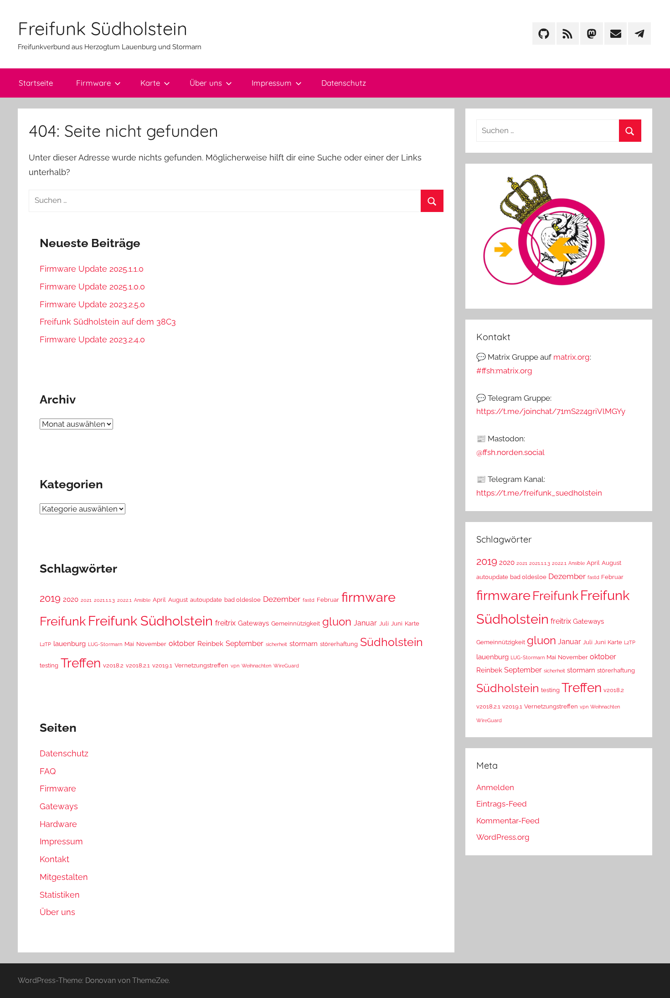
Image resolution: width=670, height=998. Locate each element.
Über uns (206, 83)
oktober (182, 643)
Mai (129, 644)
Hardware (58, 824)
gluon (336, 621)
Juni (396, 623)
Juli (384, 623)
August (178, 599)
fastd (308, 600)
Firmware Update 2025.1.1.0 (92, 269)
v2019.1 (162, 665)
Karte (150, 83)
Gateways (253, 623)
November (151, 644)
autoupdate (206, 599)
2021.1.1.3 (104, 600)
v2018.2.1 (138, 665)
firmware (368, 597)
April (159, 599)
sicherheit (276, 644)
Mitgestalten (64, 877)
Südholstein (391, 642)
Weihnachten (256, 665)
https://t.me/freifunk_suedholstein (539, 492)
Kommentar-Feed (508, 820)
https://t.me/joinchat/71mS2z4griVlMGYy (550, 411)
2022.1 (124, 600)
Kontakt (54, 859)
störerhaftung (339, 644)
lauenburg (69, 643)
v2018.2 (113, 665)
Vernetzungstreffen (201, 665)
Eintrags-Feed (501, 803)
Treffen (81, 663)
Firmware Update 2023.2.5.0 (92, 304)
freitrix (225, 623)
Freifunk (63, 621)
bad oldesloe (242, 599)
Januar (365, 623)
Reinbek (210, 643)
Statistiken (60, 895)
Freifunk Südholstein (102, 28)
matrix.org (571, 357)
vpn (235, 665)
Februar (328, 599)
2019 (50, 598)
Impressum (272, 83)
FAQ (48, 771)
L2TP (45, 644)
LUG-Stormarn (105, 644)
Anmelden (495, 787)
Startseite (36, 83)
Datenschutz (343, 83)
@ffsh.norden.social (510, 452)
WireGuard (286, 665)
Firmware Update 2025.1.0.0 (92, 286)
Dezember (281, 599)
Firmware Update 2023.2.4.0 (92, 339)
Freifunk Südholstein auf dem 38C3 (108, 321)
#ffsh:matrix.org (504, 370)
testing (49, 665)
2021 (86, 600)
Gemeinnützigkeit (295, 623)
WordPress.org (503, 837)
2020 (70, 599)
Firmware (93, 83)
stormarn (303, 643)
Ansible (142, 600)
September (244, 643)
